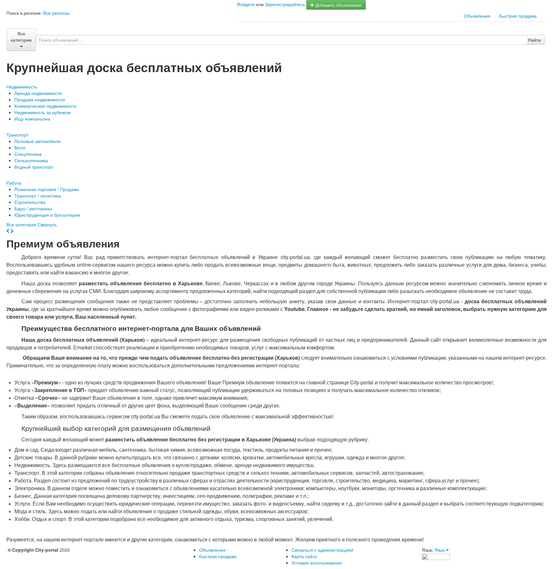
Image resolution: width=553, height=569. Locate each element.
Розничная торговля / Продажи (46, 189)
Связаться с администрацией (322, 550)
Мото (19, 147)
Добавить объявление (338, 5)
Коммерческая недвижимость (45, 106)
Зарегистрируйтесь (285, 4)
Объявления (477, 16)
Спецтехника (28, 154)
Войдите (246, 4)
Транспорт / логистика (37, 195)
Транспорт (17, 134)
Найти (534, 40)
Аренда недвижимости (38, 93)
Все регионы (56, 13)
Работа (13, 183)
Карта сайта (304, 556)
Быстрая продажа (518, 16)
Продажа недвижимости (39, 99)
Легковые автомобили (37, 141)
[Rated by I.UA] (436, 556)
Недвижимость (21, 86)
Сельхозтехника (31, 160)
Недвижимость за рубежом (42, 112)
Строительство (29, 202)
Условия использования (317, 562)
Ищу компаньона (32, 118)
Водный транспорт (33, 166)
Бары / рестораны (33, 208)
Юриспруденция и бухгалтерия (47, 215)
